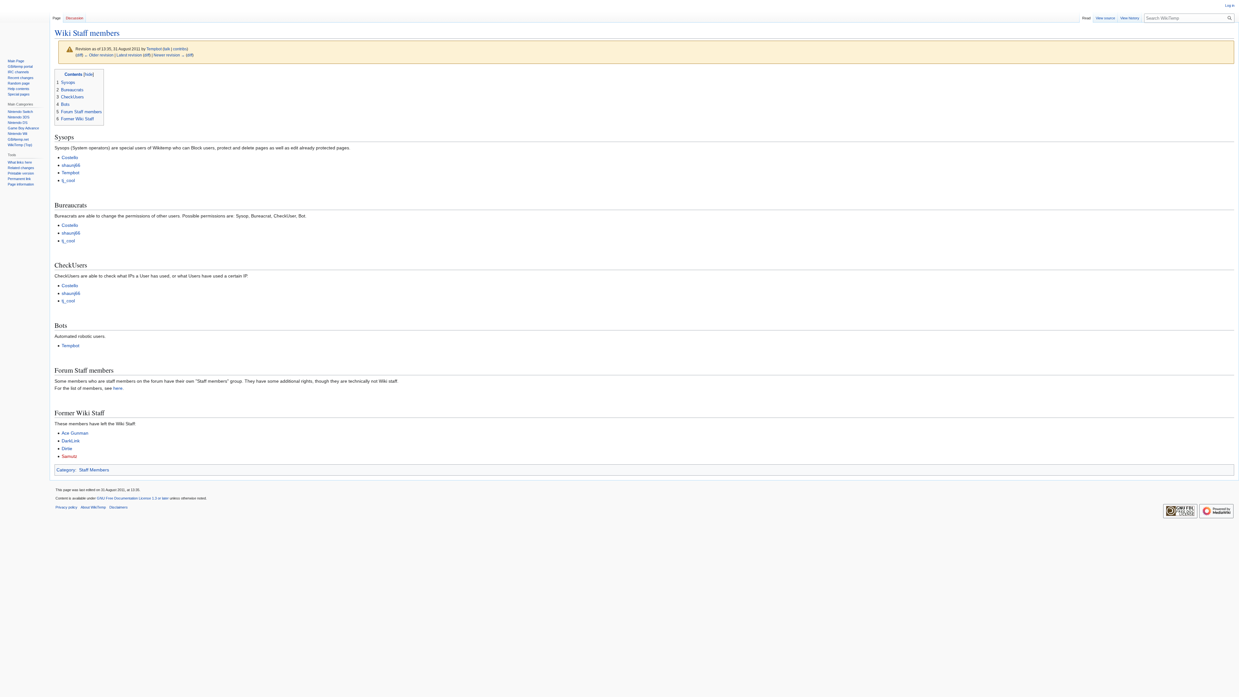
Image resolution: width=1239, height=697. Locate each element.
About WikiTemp (93, 507)
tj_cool (68, 180)
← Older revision (99, 55)
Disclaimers (118, 507)
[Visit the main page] (24, 26)
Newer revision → (169, 55)
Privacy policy (66, 507)
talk (167, 49)
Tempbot (70, 172)
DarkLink (71, 440)
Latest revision (129, 55)
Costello (70, 157)
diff (79, 55)
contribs (180, 49)
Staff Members (94, 469)
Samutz (69, 456)
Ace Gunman (75, 433)
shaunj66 (71, 165)
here (118, 388)
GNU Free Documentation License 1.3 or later (133, 498)
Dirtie (67, 448)
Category (65, 469)
